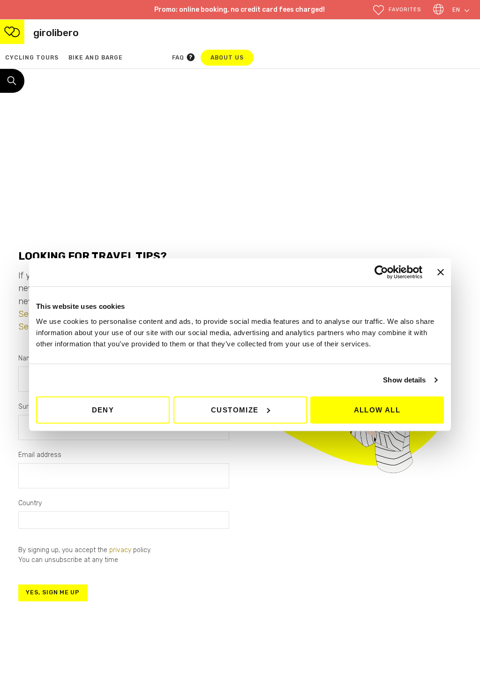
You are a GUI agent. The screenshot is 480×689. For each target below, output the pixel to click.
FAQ (179, 57)
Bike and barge (95, 57)
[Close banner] (440, 272)
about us (232, 57)
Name (27, 358)
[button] (396, 10)
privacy (120, 550)
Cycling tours (32, 57)
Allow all (377, 409)
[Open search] (12, 81)
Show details (404, 380)
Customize (235, 409)
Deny (103, 409)
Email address (39, 455)
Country (30, 503)
